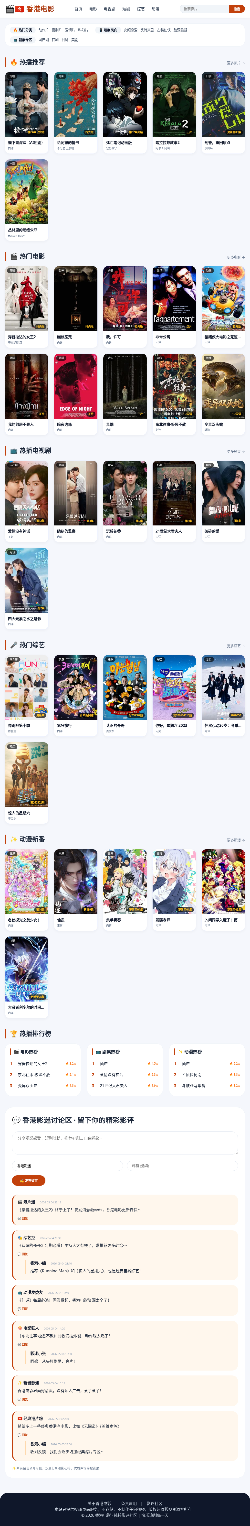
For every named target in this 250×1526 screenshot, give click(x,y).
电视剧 (109, 8)
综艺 (141, 8)
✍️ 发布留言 (29, 1181)
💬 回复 (23, 1218)
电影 (93, 8)
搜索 (237, 9)
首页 (78, 8)
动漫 (155, 8)
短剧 (126, 8)
